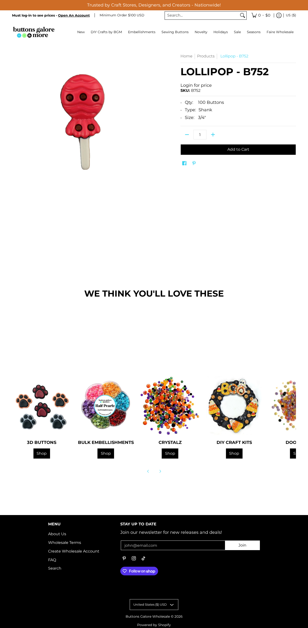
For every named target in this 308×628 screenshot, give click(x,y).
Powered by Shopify (154, 625)
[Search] (242, 15)
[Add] (212, 134)
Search (54, 568)
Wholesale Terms (64, 542)
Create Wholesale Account (73, 551)
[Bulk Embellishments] (106, 405)
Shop (42, 453)
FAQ (52, 560)
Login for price (196, 85)
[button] (184, 163)
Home (186, 56)
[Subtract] (186, 134)
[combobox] (202, 15)
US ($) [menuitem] (291, 15)
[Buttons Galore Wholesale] (33, 32)
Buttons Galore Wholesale (148, 616)
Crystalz (170, 442)
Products (206, 56)
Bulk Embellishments (106, 442)
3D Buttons (41, 442)
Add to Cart (238, 149)
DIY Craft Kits (234, 442)
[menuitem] (261, 15)
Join (242, 545)
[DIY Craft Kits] (234, 405)
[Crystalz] (170, 405)
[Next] (160, 471)
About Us (57, 534)
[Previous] (148, 471)
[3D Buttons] (41, 405)
